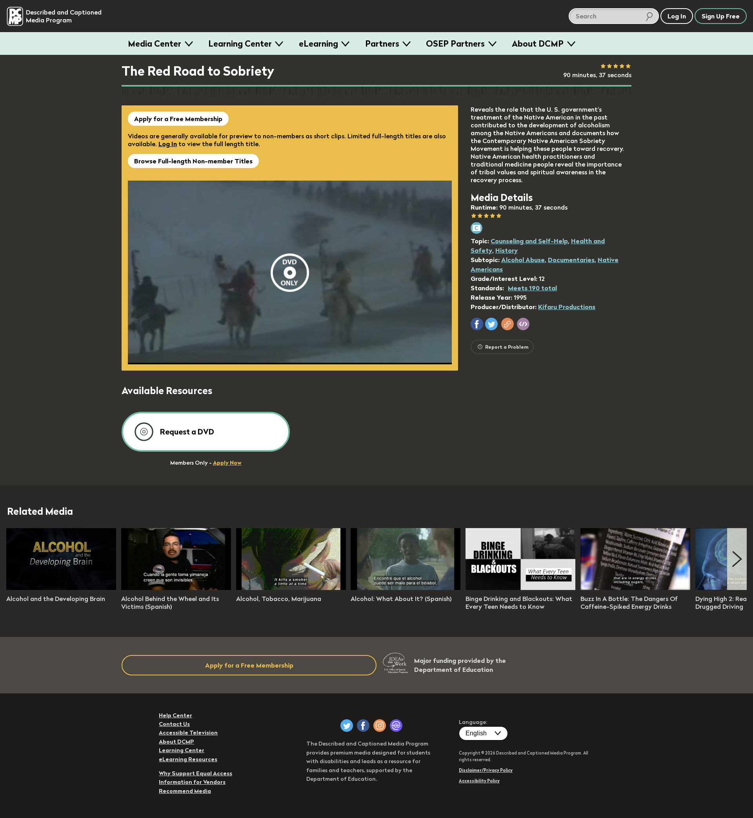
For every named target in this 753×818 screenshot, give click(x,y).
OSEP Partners (455, 43)
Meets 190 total (532, 288)
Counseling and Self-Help (529, 241)
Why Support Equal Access (195, 773)
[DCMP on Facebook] (363, 725)
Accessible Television (188, 732)
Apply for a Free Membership (178, 119)
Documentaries (571, 260)
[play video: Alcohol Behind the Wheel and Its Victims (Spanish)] (176, 588)
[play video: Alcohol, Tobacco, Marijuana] (291, 588)
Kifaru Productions (566, 307)
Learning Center (240, 43)
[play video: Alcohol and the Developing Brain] (61, 588)
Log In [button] (677, 16)
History (506, 250)
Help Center (175, 715)
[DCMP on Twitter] (346, 725)
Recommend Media (185, 790)
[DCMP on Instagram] (379, 725)
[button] (477, 324)
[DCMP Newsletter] (396, 725)
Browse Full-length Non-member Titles (193, 161)
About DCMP (538, 43)
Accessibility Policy (479, 781)
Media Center (154, 43)
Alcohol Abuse (523, 260)
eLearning (318, 43)
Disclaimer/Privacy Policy (486, 770)
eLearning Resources (188, 759)
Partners (382, 43)
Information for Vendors (192, 781)
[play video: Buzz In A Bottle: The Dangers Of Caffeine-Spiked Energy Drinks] (635, 588)
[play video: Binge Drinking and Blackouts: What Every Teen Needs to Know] (520, 588)
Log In (167, 144)
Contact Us (174, 724)
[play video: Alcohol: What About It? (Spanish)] (405, 588)
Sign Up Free (721, 16)
